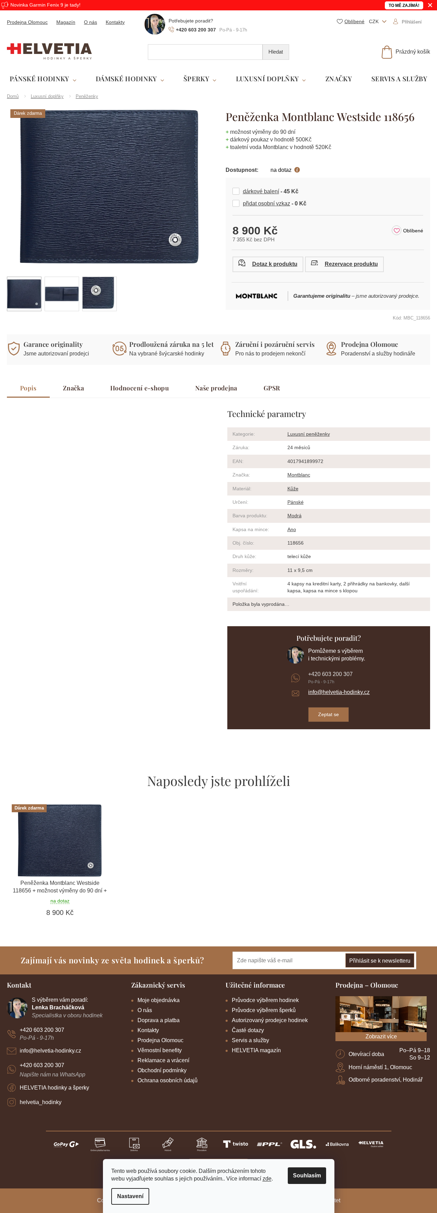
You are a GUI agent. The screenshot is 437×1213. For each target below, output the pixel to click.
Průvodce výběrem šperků (264, 1010)
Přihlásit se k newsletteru (379, 961)
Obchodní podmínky (162, 1070)
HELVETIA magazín (256, 1050)
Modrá (294, 515)
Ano (291, 529)
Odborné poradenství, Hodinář (385, 1080)
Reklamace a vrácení (163, 1060)
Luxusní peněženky (308, 434)
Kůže (292, 488)
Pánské (295, 502)
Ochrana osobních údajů (167, 1080)
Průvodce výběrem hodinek (265, 1000)
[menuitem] (43, 79)
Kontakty (115, 22)
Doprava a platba (158, 1020)
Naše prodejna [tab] (216, 388)
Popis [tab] (28, 388)
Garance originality (53, 344)
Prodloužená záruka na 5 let (171, 344)
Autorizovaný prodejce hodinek (270, 1020)
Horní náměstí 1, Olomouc (380, 1067)
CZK (374, 21)
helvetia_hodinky (40, 1102)
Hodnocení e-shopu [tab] (139, 388)
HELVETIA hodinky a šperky (54, 1088)
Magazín (65, 22)
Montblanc (298, 475)
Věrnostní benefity (159, 1050)
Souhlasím (307, 1175)
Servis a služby (250, 1040)
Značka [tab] (73, 388)
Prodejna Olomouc (27, 22)
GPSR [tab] (272, 388)
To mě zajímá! (404, 5)
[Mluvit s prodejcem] (267, 264)
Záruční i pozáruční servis (275, 344)
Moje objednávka (158, 1000)
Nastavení (130, 1196)
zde (267, 1179)
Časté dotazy (248, 1030)
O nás (90, 22)
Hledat (275, 52)
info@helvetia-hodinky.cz (339, 692)
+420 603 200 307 (330, 674)
